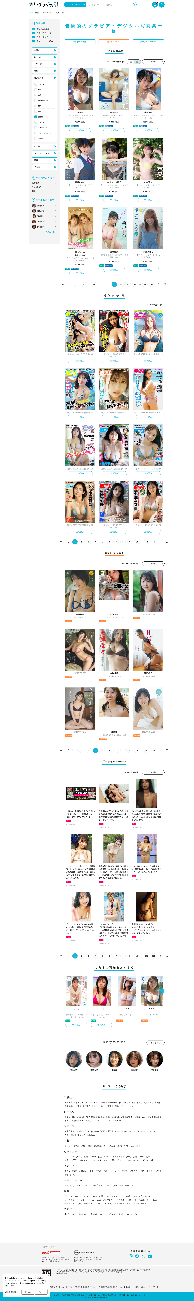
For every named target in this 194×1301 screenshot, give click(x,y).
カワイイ (137, 1171)
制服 (87, 1146)
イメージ (38, 146)
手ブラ (71, 1214)
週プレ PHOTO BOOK (74, 1117)
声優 (132, 1196)
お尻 (39, 95)
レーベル (38, 57)
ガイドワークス (80, 1102)
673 (153, 956)
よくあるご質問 (126, 1287)
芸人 (108, 1203)
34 (121, 284)
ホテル (111, 1185)
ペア (70, 1185)
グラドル (73, 1196)
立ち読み (80, 130)
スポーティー (42, 127)
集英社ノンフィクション (96, 1120)
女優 (104, 1196)
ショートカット (43, 100)
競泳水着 (101, 1146)
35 (128, 284)
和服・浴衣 (133, 1146)
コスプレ (72, 1146)
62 (152, 284)
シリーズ (38, 64)
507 (146, 750)
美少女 (71, 1171)
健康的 (40, 117)
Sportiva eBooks (115, 1120)
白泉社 (101, 1106)
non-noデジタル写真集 (151, 1117)
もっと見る (155, 1043)
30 (94, 284)
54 (154, 542)
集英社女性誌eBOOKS (75, 1120)
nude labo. (90, 1135)
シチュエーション (41, 153)
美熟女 (102, 1171)
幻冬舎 (132, 1102)
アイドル (90, 1196)
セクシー (155, 1171)
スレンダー (42, 84)
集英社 (139, 1102)
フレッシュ (42, 122)
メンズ (111, 1214)
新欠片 (94, 1106)
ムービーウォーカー (130, 1106)
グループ (97, 1185)
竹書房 (78, 1106)
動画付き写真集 (107, 1131)
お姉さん (87, 1171)
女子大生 (146, 1196)
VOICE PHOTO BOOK (125, 1131)
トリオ (82, 1185)
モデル (118, 1196)
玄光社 (125, 1102)
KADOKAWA (94, 1102)
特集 (34, 191)
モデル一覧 (50, 232)
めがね (116, 1146)
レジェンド (93, 1203)
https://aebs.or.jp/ (61, 1273)
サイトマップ (153, 1287)
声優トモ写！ (70, 1135)
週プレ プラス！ (43, 37)
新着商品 (35, 183)
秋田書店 (68, 1102)
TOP (31, 13)
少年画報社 (69, 1106)
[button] (161, 991)
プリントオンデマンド (146, 1131)
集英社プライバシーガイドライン (60, 1287)
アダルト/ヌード (139, 1203)
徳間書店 (86, 1106)
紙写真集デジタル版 (73, 1131)
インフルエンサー (146, 1200)
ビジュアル (38, 78)
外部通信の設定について (108, 1287)
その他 (37, 167)
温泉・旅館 (127, 1185)
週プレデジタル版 (44, 33)
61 (145, 284)
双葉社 (117, 1106)
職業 (36, 160)
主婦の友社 (148, 1102)
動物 (124, 1214)
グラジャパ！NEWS (45, 41)
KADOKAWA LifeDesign (111, 1102)
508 (153, 750)
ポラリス (81, 1135)
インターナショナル (44, 133)
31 (101, 284)
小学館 (157, 1102)
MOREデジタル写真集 (131, 1117)
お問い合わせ (140, 1287)
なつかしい (119, 1171)
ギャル (40, 138)
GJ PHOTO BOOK (111, 1117)
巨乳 (39, 89)
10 (137, 542)
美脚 (39, 106)
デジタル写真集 (43, 29)
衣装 (36, 71)
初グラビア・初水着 (91, 1214)
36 (135, 284)
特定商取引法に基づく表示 (85, 1287)
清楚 (70, 1174)
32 (107, 284)
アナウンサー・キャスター (118, 1200)
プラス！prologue (91, 1131)
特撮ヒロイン (74, 1203)
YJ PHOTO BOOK (94, 1117)
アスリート (122, 1203)
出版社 (37, 50)
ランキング (36, 187)
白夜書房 (109, 1106)
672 (146, 956)
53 (147, 542)
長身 (39, 111)
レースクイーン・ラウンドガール (83, 1200)
